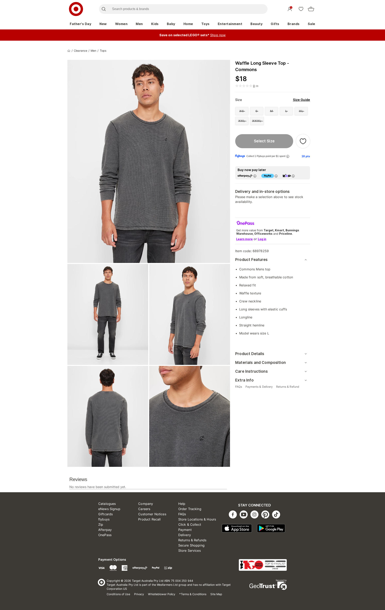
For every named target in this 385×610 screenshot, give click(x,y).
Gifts (275, 24)
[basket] (311, 9)
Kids (155, 24)
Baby (171, 24)
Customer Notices (152, 514)
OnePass (104, 535)
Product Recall (149, 519)
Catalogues (107, 504)
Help (181, 504)
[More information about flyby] (287, 156)
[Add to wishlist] (303, 141)
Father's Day (80, 24)
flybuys (103, 519)
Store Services (189, 551)
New (103, 24)
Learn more (244, 239)
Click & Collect (189, 524)
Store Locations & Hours (197, 519)
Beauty (256, 24)
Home (188, 24)
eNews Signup (109, 509)
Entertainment (230, 24)
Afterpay (105, 530)
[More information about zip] (293, 176)
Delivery (184, 535)
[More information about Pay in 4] (276, 176)
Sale (311, 24)
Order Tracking (189, 509)
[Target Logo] (76, 9)
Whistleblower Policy (161, 594)
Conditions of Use (118, 594)
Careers (144, 509)
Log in (262, 239)
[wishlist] (301, 9)
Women (121, 24)
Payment (185, 530)
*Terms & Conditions (192, 594)
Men (139, 24)
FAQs (182, 514)
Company (145, 504)
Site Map (216, 594)
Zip (100, 524)
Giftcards (105, 514)
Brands (294, 24)
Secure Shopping (191, 545)
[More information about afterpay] (254, 176)
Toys (205, 24)
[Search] (103, 9)
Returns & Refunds (192, 540)
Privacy (139, 594)
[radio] (241, 111)
